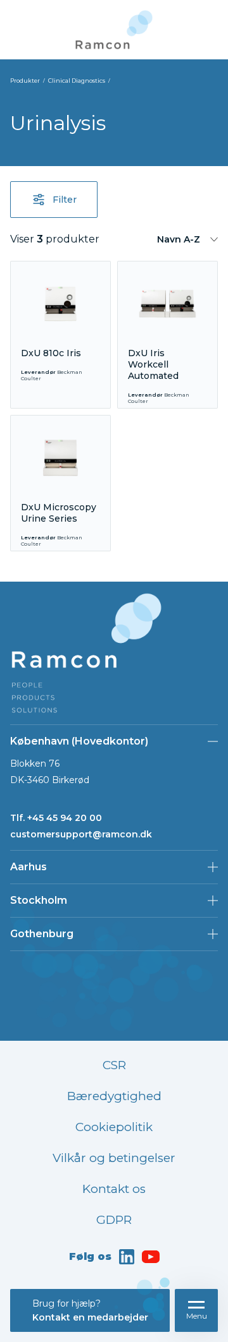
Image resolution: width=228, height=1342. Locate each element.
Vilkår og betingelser (114, 1158)
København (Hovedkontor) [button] (79, 741)
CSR (114, 1065)
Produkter (25, 80)
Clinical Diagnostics (76, 80)
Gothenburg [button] (41, 934)
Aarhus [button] (28, 867)
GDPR (114, 1220)
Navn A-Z (178, 239)
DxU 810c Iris (51, 353)
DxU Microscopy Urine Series (58, 512)
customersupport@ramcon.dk (81, 834)
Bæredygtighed (114, 1096)
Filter (65, 199)
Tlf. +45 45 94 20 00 (56, 818)
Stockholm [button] (38, 900)
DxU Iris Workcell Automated (153, 364)
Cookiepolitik (114, 1127)
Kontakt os (114, 1189)
